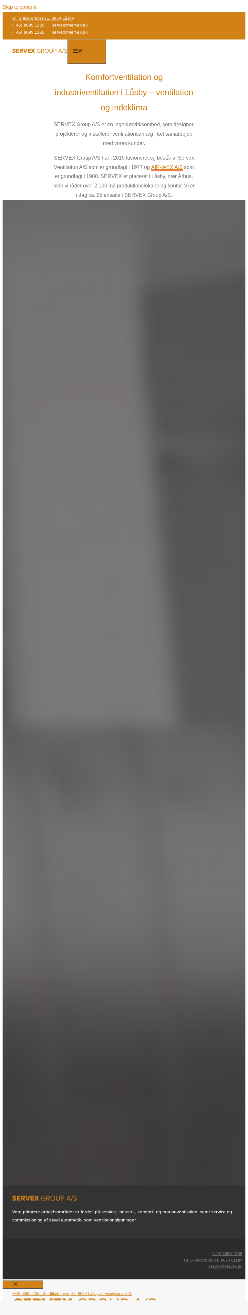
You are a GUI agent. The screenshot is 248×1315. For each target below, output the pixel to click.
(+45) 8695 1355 (29, 25)
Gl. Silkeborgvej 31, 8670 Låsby (43, 18)
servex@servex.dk (70, 25)
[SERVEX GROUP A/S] (39, 52)
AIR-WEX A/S (167, 167)
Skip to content (19, 7)
